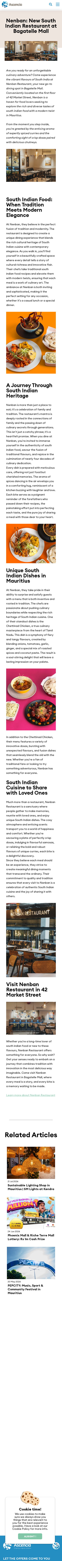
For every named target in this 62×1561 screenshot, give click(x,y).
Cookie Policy (21, 1529)
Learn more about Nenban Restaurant (30, 1095)
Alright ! (30, 1536)
